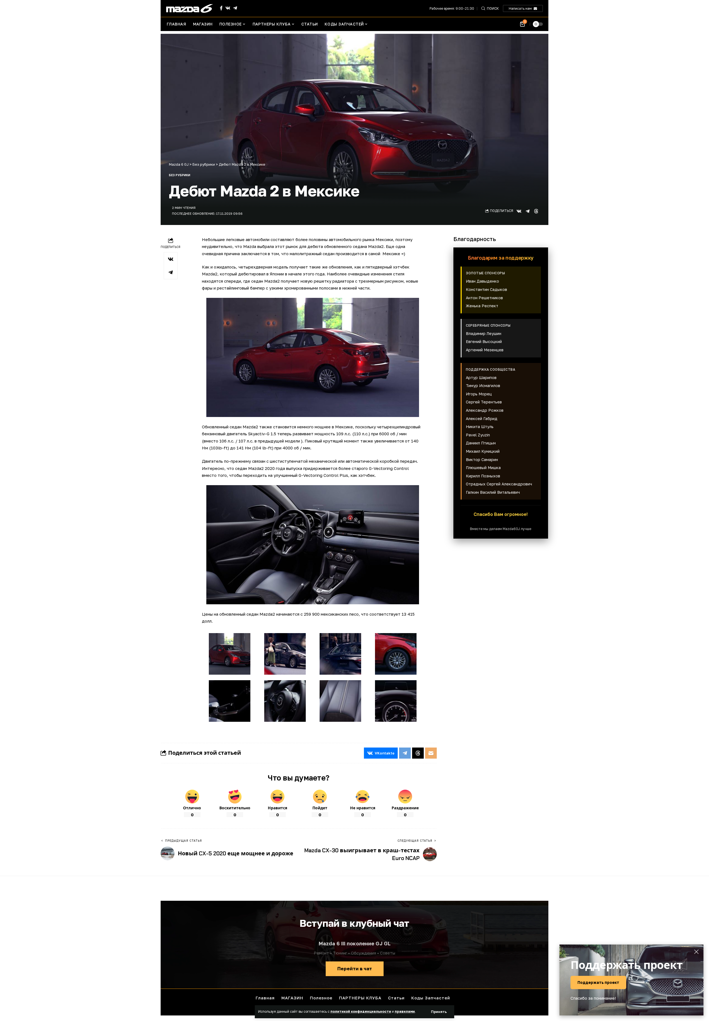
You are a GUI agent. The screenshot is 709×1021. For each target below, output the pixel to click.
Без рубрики (179, 175)
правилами (405, 1011)
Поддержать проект (598, 982)
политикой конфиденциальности (360, 1011)
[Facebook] (221, 8)
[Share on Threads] (536, 211)
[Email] (431, 753)
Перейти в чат (354, 968)
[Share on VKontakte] (519, 211)
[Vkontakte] (228, 8)
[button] (439, 1012)
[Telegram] (235, 8)
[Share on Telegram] (527, 211)
